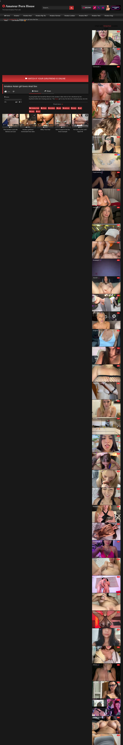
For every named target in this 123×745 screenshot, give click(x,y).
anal (59, 108)
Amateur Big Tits (41, 15)
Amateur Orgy (109, 15)
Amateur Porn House (19, 6)
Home (8, 15)
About (36, 91)
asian (74, 108)
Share (48, 91)
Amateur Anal (27, 15)
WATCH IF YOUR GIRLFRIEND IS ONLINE (46, 78)
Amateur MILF (83, 15)
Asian (6, 20)
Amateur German (55, 15)
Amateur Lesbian (69, 15)
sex (39, 111)
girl (80, 108)
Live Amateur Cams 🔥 (19, 20)
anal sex (66, 108)
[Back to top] (117, 739)
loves (32, 111)
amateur (52, 108)
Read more (57, 104)
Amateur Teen (96, 15)
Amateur (16, 15)
